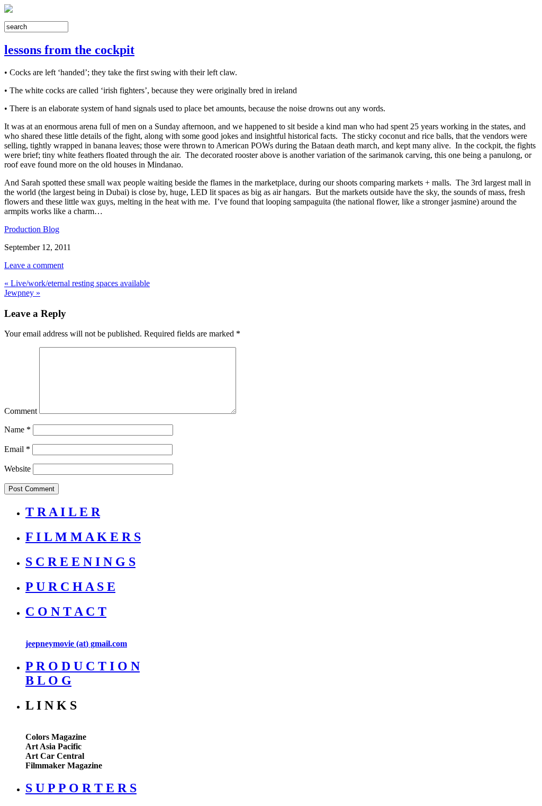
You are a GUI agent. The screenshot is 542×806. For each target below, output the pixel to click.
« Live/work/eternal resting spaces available (77, 283)
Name (17, 429)
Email (17, 449)
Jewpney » (22, 292)
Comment (20, 410)
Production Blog (31, 229)
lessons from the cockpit (69, 50)
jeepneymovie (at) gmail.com (76, 643)
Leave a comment (34, 265)
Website (17, 468)
